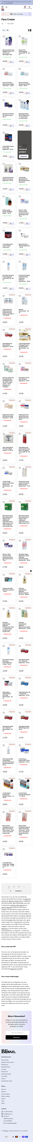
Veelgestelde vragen (6, 1081)
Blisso (6, 1131)
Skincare (3, 1091)
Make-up (3, 1089)
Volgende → (19, 891)
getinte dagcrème (7, 907)
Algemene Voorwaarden (7, 1062)
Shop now (24, 156)
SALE (2, 1101)
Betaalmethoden (5, 1067)
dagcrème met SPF (16, 969)
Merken (3, 1098)
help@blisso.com (8, 1114)
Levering (3, 1069)
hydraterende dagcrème (17, 905)
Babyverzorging (5, 1096)
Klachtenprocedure (6, 1074)
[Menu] (2, 7)
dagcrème (4, 929)
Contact (3, 1078)
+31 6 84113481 (8, 1111)
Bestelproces (4, 1064)
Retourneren (4, 1071)
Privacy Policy (5, 1060)
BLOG (2, 1103)
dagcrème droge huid (15, 901)
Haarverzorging (5, 1094)
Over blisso (4, 1076)
